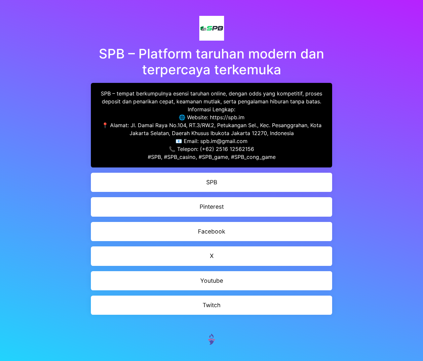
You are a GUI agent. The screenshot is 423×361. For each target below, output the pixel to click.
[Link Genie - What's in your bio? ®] (211, 339)
